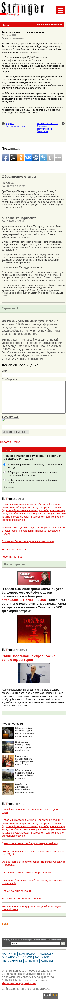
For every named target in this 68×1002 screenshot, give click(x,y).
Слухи (27, 957)
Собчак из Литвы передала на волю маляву (28, 541)
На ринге (9, 953)
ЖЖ (43, 600)
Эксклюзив (11, 957)
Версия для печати (14, 38)
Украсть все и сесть (14, 549)
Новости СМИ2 (10, 442)
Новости (47, 953)
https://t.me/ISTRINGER (19, 600)
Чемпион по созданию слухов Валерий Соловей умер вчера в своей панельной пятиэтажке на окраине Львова (34, 530)
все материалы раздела (49, 24)
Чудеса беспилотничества (15, 124)
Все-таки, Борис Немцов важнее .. (22, 898)
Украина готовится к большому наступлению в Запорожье (47, 127)
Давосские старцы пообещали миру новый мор (30, 843)
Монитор (42, 957)
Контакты (47, 960)
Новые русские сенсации (17, 890)
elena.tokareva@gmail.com (19, 983)
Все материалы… (16, 564)
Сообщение (9, 379)
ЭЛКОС (45, 988)
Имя (4, 371)
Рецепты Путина (12, 556)
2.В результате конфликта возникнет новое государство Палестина (32, 473)
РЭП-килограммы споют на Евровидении (26, 872)
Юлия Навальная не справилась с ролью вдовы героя (28, 658)
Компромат (28, 953)
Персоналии (12, 960)
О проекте (31, 960)
